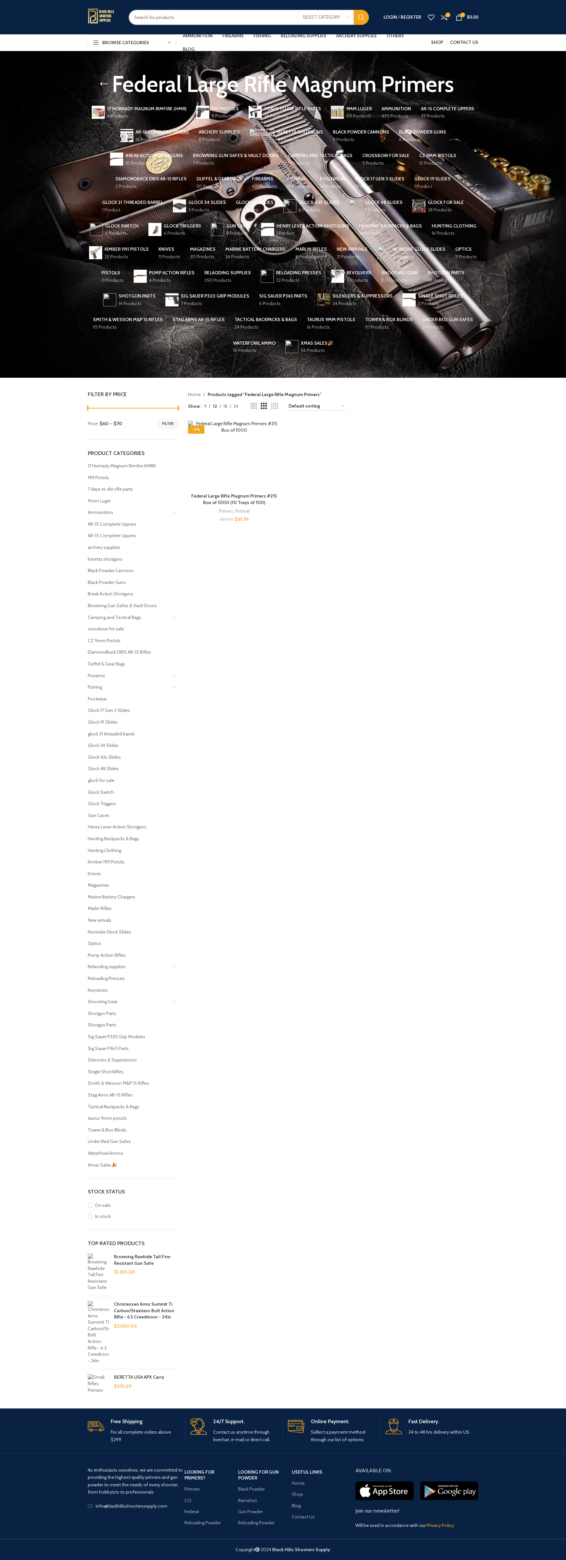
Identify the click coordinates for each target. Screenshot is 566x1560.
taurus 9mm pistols (107, 1118)
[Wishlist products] (431, 17)
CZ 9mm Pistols (104, 641)
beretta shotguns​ (105, 559)
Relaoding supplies (106, 967)
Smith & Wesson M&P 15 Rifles (118, 1083)
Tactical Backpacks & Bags (113, 1107)
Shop (297, 1494)
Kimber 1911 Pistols (106, 862)
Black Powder (251, 1489)
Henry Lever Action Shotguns (117, 827)
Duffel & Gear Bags (106, 664)
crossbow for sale (106, 629)
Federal (242, 511)
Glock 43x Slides (104, 757)
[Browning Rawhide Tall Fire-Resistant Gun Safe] (98, 1272)
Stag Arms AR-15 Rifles (110, 1095)
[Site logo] (103, 17)
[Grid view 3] (264, 406)
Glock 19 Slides (103, 722)
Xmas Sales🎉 (102, 1165)
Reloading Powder (202, 1523)
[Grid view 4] (274, 406)
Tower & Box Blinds (107, 1130)
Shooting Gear (102, 1002)
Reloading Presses (106, 978)
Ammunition (100, 512)
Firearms (96, 676)
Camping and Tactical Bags (114, 617)
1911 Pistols (98, 478)
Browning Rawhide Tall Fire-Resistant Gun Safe (143, 1260)
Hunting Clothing (104, 850)
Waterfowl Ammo (105, 1153)
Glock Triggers (102, 804)
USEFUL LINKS (307, 1472)
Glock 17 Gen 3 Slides (109, 710)
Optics (94, 943)
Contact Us (303, 1517)
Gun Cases (98, 815)
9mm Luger (99, 501)
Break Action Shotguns (110, 594)
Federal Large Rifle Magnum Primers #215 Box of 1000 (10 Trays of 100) (234, 499)
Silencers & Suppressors (112, 1060)
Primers (226, 511)
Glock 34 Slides (103, 745)
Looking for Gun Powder (258, 1475)
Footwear (97, 699)
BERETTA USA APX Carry (139, 1377)
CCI (187, 1500)
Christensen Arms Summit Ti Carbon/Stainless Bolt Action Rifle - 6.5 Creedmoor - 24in (144, 1310)
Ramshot (247, 1500)
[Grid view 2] (254, 406)
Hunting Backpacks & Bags (113, 839)
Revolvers (98, 990)
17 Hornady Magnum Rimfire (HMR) (122, 466)
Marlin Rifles (100, 908)
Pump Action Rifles (107, 955)
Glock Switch (101, 792)
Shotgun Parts (102, 1013)
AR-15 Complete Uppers (112, 524)
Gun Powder (250, 1512)
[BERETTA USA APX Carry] (98, 1384)
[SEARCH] (361, 17)
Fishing (95, 687)
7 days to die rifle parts (110, 489)
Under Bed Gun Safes (109, 1141)
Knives (94, 874)
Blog (296, 1506)
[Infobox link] (134, 1430)
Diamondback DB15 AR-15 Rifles (119, 652)
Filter (168, 423)
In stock (103, 1216)
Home (194, 394)
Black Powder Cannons (111, 570)
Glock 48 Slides (103, 768)
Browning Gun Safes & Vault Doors (122, 605)
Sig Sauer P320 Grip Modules (116, 1037)
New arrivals (99, 920)
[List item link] (136, 1506)
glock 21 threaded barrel (111, 734)
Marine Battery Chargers (111, 897)
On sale (102, 1205)
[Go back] (104, 84)
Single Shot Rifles (105, 1072)
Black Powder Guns (107, 582)
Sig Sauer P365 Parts (108, 1048)
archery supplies (104, 547)
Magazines (98, 885)
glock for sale (101, 780)
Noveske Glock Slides (109, 932)
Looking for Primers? (199, 1475)
